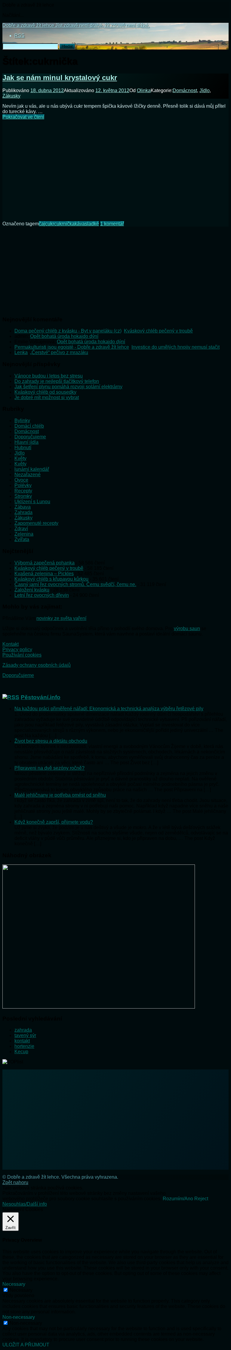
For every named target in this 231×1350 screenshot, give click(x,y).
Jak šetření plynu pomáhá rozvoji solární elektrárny (68, 386)
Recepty (23, 490)
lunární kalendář (31, 469)
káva (80, 223)
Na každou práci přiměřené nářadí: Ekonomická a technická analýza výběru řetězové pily (108, 708)
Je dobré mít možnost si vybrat (46, 397)
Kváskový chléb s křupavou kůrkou (51, 579)
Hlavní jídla (26, 442)
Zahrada (23, 512)
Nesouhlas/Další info (24, 1204)
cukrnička (64, 223)
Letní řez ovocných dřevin (41, 595)
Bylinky (22, 420)
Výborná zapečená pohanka (44, 562)
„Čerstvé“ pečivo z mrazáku (59, 352)
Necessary (21, 1290)
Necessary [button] (13, 1284)
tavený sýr (25, 1035)
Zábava (22, 507)
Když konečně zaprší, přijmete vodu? (53, 822)
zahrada (23, 1030)
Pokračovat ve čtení (23, 116)
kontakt (22, 1040)
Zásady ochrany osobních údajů (36, 665)
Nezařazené (27, 474)
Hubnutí (22, 447)
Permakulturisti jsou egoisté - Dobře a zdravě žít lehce (71, 347)
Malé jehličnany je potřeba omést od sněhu (60, 795)
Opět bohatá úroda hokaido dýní (64, 336)
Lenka (21, 352)
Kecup (21, 1051)
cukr (49, 223)
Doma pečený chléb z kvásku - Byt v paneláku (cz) (68, 330)
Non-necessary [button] (18, 1317)
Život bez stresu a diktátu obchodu (50, 741)
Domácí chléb (29, 425)
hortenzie (24, 1046)
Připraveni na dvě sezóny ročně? (49, 768)
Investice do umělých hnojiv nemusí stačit (175, 347)
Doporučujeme (30, 436)
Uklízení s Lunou (32, 501)
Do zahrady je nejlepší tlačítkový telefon (56, 381)
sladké (92, 223)
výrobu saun (187, 628)
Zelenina (23, 534)
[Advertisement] (115, 167)
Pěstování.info (40, 697)
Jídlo (204, 90)
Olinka (144, 90)
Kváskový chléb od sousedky (45, 392)
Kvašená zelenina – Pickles (44, 573)
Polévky (23, 485)
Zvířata (21, 539)
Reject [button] (201, 1198)
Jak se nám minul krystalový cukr (59, 78)
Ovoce (21, 480)
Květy (20, 458)
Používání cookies (22, 654)
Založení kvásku (31, 589)
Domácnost (185, 90)
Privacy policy (17, 649)
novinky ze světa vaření (61, 618)
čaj (42, 223)
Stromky (23, 496)
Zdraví (21, 528)
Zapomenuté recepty (36, 523)
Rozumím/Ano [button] (178, 1198)
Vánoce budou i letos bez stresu (48, 375)
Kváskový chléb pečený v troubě (158, 330)
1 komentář (112, 223)
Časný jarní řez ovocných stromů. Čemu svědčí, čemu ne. (75, 584)
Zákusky (11, 95)
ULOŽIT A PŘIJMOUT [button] (25, 1344)
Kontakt (10, 644)
